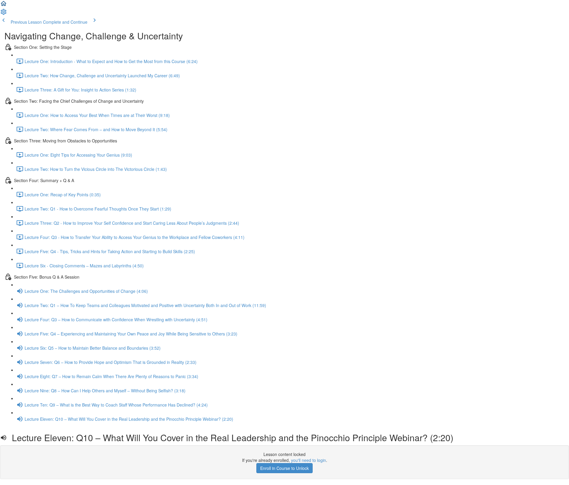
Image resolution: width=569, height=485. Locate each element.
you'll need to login (308, 460)
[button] (3, 5)
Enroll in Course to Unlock (284, 468)
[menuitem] (3, 14)
